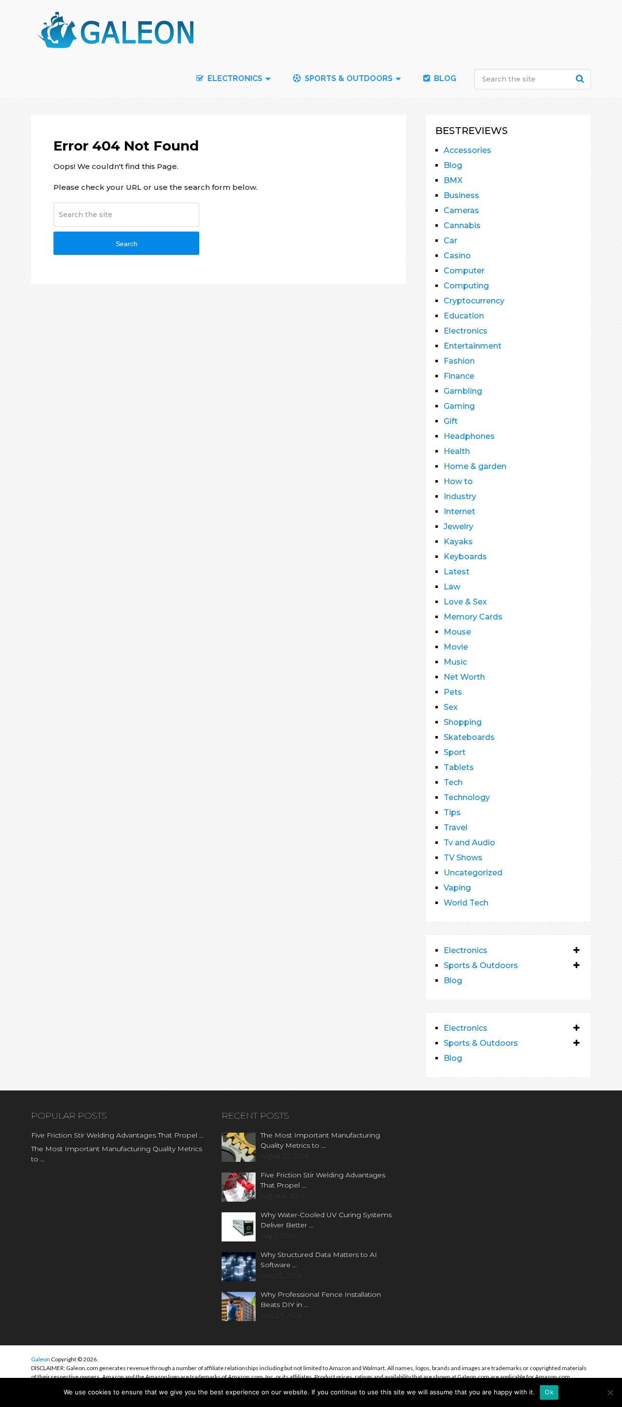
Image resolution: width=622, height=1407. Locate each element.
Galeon (40, 1359)
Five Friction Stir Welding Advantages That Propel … (117, 1135)
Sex (451, 707)
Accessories (467, 150)
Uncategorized (473, 872)
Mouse (457, 631)
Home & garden (475, 466)
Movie (456, 647)
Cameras (461, 210)
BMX (453, 180)
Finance (459, 376)
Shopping (463, 722)
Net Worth (464, 677)
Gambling (463, 391)
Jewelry (458, 526)
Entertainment (472, 346)
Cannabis (462, 225)
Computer (464, 270)
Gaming (459, 406)
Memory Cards (473, 616)
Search (581, 78)
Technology (467, 797)
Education (464, 315)
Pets (453, 692)
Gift (451, 421)
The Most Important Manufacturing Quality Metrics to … (116, 1153)
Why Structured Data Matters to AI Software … (318, 1259)
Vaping (457, 887)
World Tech (466, 902)
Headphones (469, 436)
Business (461, 195)
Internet (459, 511)
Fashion (459, 361)
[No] (610, 1392)
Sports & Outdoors (348, 78)
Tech (453, 782)
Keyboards (465, 556)
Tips (452, 812)
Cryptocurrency (474, 300)
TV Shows (463, 857)
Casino (457, 255)
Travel (455, 827)
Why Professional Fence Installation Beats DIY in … (320, 1299)
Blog (444, 78)
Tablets (459, 767)
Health (457, 451)
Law (452, 586)
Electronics (465, 330)
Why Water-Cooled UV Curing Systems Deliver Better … (326, 1219)
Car (450, 240)
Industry (460, 496)
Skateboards (469, 737)
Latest (456, 571)
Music (455, 662)
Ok (549, 1392)
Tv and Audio (469, 842)
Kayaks (458, 541)
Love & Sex (465, 601)
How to (458, 481)
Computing (466, 285)
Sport (455, 752)
